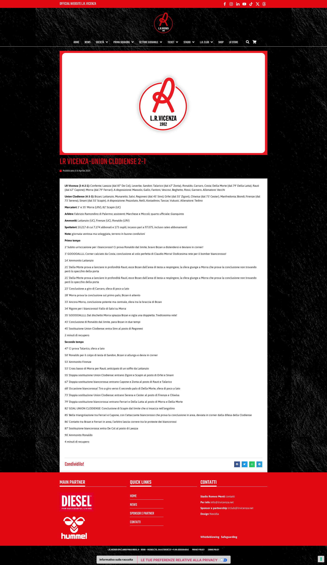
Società (100, 42)
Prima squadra (121, 42)
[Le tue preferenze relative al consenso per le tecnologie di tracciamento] (321, 559)
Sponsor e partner (142, 513)
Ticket (171, 42)
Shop (221, 42)
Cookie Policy (213, 550)
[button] (237, 464)
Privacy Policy (198, 550)
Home (76, 42)
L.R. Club (204, 42)
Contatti (135, 522)
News (87, 42)
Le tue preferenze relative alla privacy (179, 560)
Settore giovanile (148, 42)
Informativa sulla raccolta (116, 559)
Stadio (187, 42)
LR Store (233, 42)
